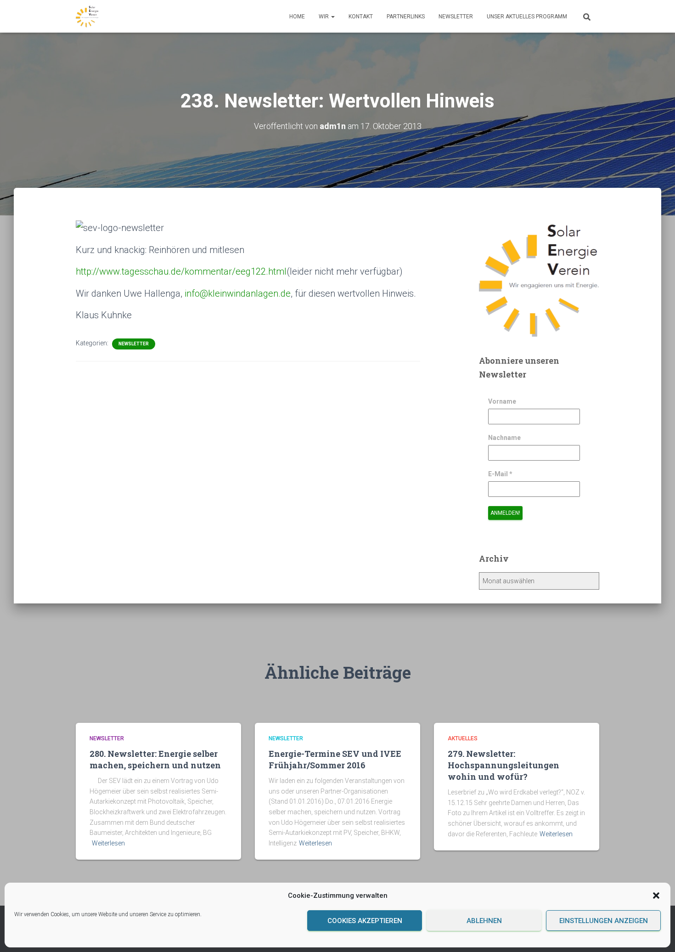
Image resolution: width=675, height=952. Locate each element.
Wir (324, 16)
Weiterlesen (108, 843)
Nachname (504, 437)
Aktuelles (463, 738)
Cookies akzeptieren (364, 921)
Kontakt (361, 16)
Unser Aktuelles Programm (527, 16)
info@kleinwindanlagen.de (238, 293)
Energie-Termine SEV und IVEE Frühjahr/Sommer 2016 (335, 759)
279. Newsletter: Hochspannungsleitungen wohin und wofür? (503, 765)
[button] (656, 895)
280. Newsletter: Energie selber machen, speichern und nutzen (155, 759)
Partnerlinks (406, 16)
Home (297, 16)
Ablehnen (484, 921)
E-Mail (500, 474)
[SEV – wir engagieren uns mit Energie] (87, 16)
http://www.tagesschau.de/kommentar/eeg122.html (181, 271)
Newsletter (456, 16)
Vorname (502, 401)
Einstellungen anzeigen (603, 921)
